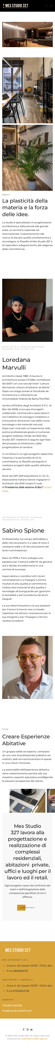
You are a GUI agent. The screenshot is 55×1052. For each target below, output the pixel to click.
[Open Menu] (51, 6)
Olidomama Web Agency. (34, 1038)
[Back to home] (15, 6)
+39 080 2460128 (12, 1005)
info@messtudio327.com (17, 1010)
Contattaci (27, 908)
